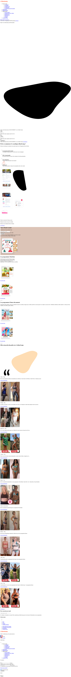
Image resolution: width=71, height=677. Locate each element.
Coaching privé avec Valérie (9, 13)
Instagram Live (7, 15)
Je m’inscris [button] (7, 19)
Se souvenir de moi (5, 669)
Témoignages (4, 9)
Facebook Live (7, 14)
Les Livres (6, 16)
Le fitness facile (7, 6)
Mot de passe (12, 665)
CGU (3, 622)
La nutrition (6, 5)
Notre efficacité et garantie (6, 626)
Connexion (2, 670)
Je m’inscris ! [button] (25, 141)
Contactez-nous (5, 629)
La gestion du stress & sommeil (10, 8)
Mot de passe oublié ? (4, 667)
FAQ (3, 621)
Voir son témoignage (3, 380)
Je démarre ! (3, 140)
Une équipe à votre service (6, 627)
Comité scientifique (5, 624)
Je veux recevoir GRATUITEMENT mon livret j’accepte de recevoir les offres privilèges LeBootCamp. (10, 235)
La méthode (6, 4)
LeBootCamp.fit (5, 10)
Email (11, 663)
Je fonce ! (17, 20)
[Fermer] (0, 642)
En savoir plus (2, 280)
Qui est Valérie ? (7, 12)
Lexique (3, 623)
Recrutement (4, 628)
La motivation (7, 7)
